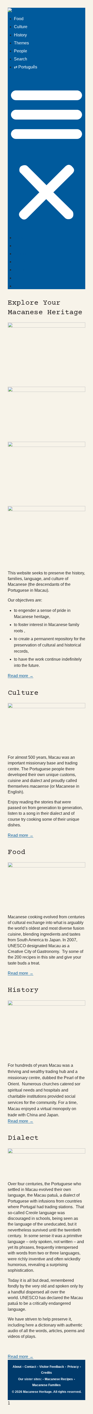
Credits (46, 1372)
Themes (21, 43)
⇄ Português (25, 67)
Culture (20, 27)
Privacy (73, 1367)
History (20, 35)
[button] (46, 153)
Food (19, 19)
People (20, 51)
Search (20, 59)
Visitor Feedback (51, 1367)
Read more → (20, 676)
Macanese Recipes (59, 1379)
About (17, 1367)
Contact (30, 1367)
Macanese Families (46, 1385)
